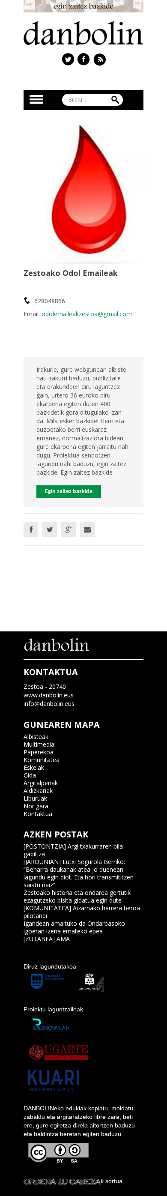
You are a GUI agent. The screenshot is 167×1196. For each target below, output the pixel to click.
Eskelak (34, 767)
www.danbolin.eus (49, 695)
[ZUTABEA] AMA (47, 939)
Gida (30, 775)
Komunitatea (42, 760)
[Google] (68, 529)
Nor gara (36, 806)
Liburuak (35, 798)
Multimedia (39, 744)
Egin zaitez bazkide (68, 491)
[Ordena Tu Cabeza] (62, 1181)
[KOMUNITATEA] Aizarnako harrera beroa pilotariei (82, 912)
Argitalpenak (41, 783)
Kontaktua (38, 814)
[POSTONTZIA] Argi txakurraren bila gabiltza (73, 850)
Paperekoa (39, 752)
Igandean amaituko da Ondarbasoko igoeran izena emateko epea (74, 927)
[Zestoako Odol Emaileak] (92, 192)
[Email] (87, 529)
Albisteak (36, 737)
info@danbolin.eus (49, 704)
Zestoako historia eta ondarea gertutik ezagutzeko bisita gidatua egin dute (77, 896)
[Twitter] (49, 529)
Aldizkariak (38, 790)
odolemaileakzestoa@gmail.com (87, 314)
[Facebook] (31, 529)
